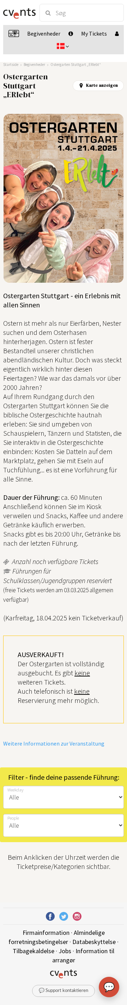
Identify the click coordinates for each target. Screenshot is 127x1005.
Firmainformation (46, 933)
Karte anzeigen (102, 85)
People (13, 818)
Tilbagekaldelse (33, 951)
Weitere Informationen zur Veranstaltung (53, 743)
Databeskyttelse (94, 942)
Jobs (65, 951)
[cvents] (18, 13)
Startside (10, 64)
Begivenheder (34, 64)
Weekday (15, 790)
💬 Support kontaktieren (63, 990)
